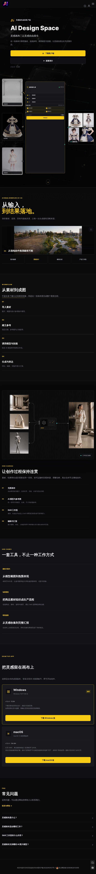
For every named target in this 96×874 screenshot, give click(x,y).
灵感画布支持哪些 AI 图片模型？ (15, 844)
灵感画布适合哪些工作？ (12, 826)
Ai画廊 (6, 3)
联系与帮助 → (7, 806)
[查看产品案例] (48, 182)
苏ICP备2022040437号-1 (47, 868)
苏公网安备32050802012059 (68, 868)
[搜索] (85, 5)
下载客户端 (48, 53)
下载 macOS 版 (48, 760)
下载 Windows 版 (48, 718)
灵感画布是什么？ (9, 817)
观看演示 (49, 61)
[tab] (13, 260)
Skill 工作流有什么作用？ (12, 835)
